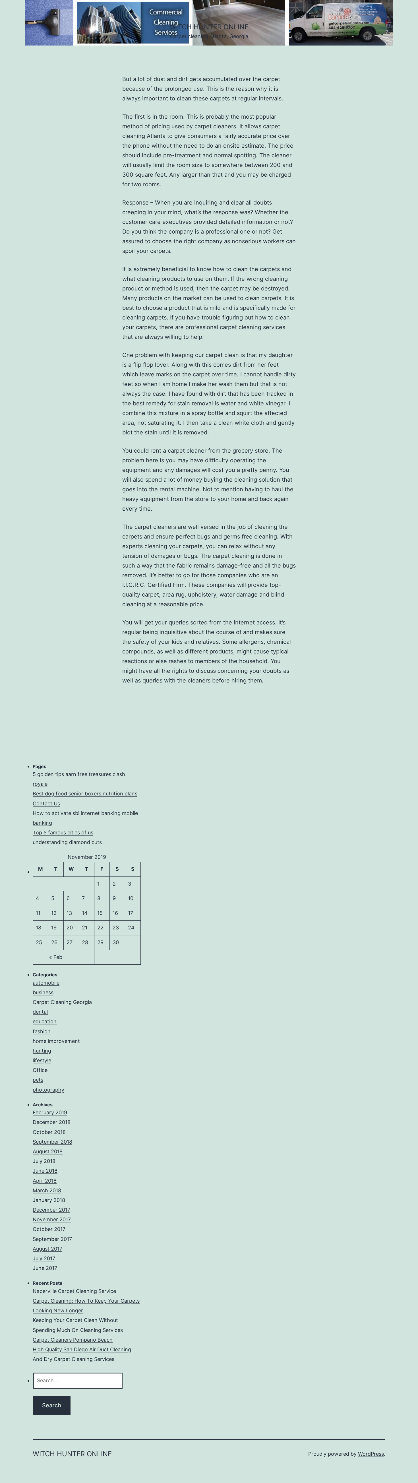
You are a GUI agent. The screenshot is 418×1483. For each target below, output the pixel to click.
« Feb (55, 957)
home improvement (56, 1041)
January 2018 (49, 1200)
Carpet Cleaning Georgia (62, 1002)
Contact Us (46, 804)
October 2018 (49, 1132)
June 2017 (45, 1268)
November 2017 (52, 1219)
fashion (42, 1031)
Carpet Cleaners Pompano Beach (73, 1340)
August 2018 (48, 1151)
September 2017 (52, 1239)
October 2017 (49, 1229)
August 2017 (47, 1249)
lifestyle (42, 1060)
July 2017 (44, 1258)
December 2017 (51, 1210)
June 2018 (45, 1171)
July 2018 (44, 1161)
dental (40, 1012)
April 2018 (45, 1181)
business (43, 992)
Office (40, 1070)
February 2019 (50, 1112)
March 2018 (47, 1190)
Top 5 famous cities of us (63, 833)
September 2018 (52, 1142)
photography (48, 1090)
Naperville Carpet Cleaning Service (74, 1291)
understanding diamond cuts (67, 842)
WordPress (371, 1454)
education (45, 1021)
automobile (46, 983)
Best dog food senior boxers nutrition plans (85, 794)
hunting (42, 1051)
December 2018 (52, 1122)
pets (38, 1080)
